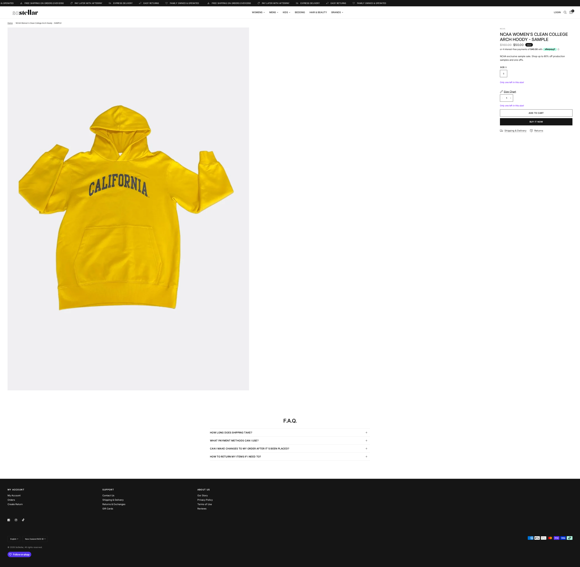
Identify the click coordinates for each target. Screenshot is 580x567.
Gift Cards (107, 508)
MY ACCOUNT (16, 490)
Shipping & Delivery (113, 499)
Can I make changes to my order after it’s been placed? (249, 448)
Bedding (300, 12)
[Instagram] (18, 520)
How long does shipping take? (231, 432)
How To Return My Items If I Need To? (235, 456)
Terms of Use (204, 504)
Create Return (15, 504)
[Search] (565, 12)
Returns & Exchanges (113, 504)
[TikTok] (25, 520)
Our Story (202, 495)
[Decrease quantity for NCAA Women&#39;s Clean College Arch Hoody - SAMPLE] (502, 98)
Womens (257, 12)
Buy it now (536, 121)
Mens (272, 12)
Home (10, 23)
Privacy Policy (205, 499)
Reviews (201, 508)
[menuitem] (258, 12)
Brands (336, 12)
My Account (14, 495)
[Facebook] (11, 520)
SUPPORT (108, 490)
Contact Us (108, 495)
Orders (11, 499)
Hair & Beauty (318, 12)
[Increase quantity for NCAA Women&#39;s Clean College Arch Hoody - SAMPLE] (510, 98)
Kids (285, 12)
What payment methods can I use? (234, 440)
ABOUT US (203, 490)
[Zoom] (243, 34)
